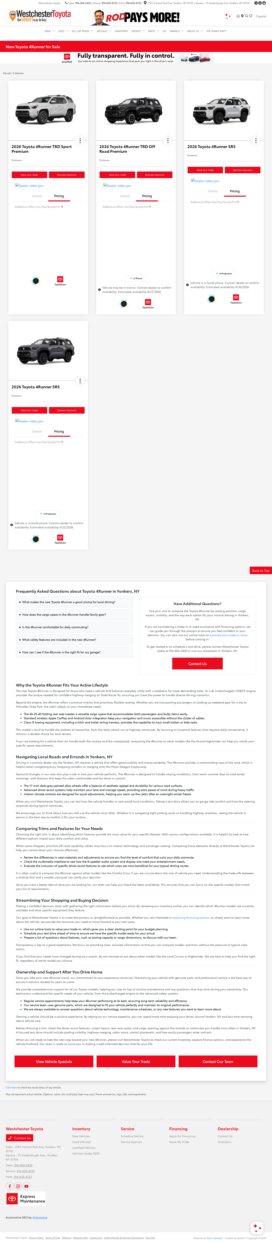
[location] (145, 3)
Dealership (228, 1128)
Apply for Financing (182, 1136)
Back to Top (260, 570)
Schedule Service (132, 1136)
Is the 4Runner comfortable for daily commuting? (55, 627)
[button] (80, 141)
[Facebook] (256, 3)
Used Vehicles (81, 1142)
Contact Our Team (218, 1061)
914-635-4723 (109, 3)
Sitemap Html (80, 1237)
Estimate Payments (66, 174)
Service (127, 1128)
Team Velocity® (215, 1238)
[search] (246, 16)
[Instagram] (260, 3)
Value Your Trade (29, 174)
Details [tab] (37, 195)
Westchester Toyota (16, 1237)
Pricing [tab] (59, 195)
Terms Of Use (52, 1237)
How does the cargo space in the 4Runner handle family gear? (64, 614)
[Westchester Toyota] (40, 15)
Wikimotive (39, 1217)
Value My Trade (179, 1142)
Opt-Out (150, 1237)
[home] (239, 16)
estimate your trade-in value (229, 635)
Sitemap (66, 1237)
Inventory (81, 1128)
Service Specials (131, 1142)
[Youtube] (264, 3)
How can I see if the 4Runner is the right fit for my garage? (61, 652)
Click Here (11, 1087)
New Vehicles (81, 1136)
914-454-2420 (83, 3)
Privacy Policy (36, 1237)
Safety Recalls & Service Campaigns (124, 1237)
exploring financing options (191, 917)
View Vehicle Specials (54, 1061)
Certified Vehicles (84, 1148)
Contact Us (197, 663)
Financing (178, 1128)
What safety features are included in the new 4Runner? (59, 640)
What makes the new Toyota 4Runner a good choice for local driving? (68, 602)
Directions (225, 1142)
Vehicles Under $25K (86, 1153)
